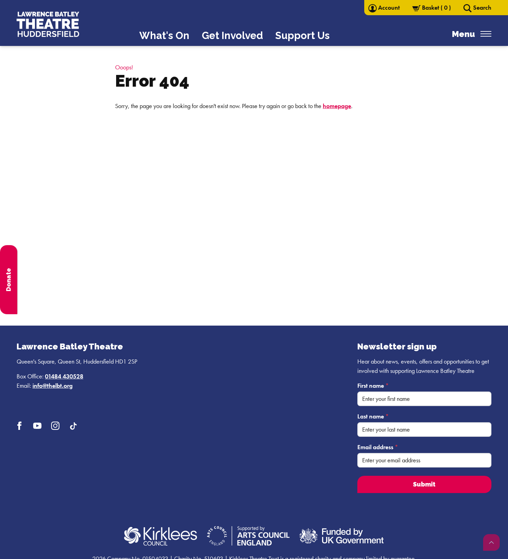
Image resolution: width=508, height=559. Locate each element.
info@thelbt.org (52, 385)
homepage (337, 106)
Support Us (302, 35)
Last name (373, 416)
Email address (377, 447)
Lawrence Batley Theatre (70, 346)
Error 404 (152, 80)
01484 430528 (64, 376)
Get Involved (232, 35)
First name (373, 385)
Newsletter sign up (397, 346)
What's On (164, 35)
